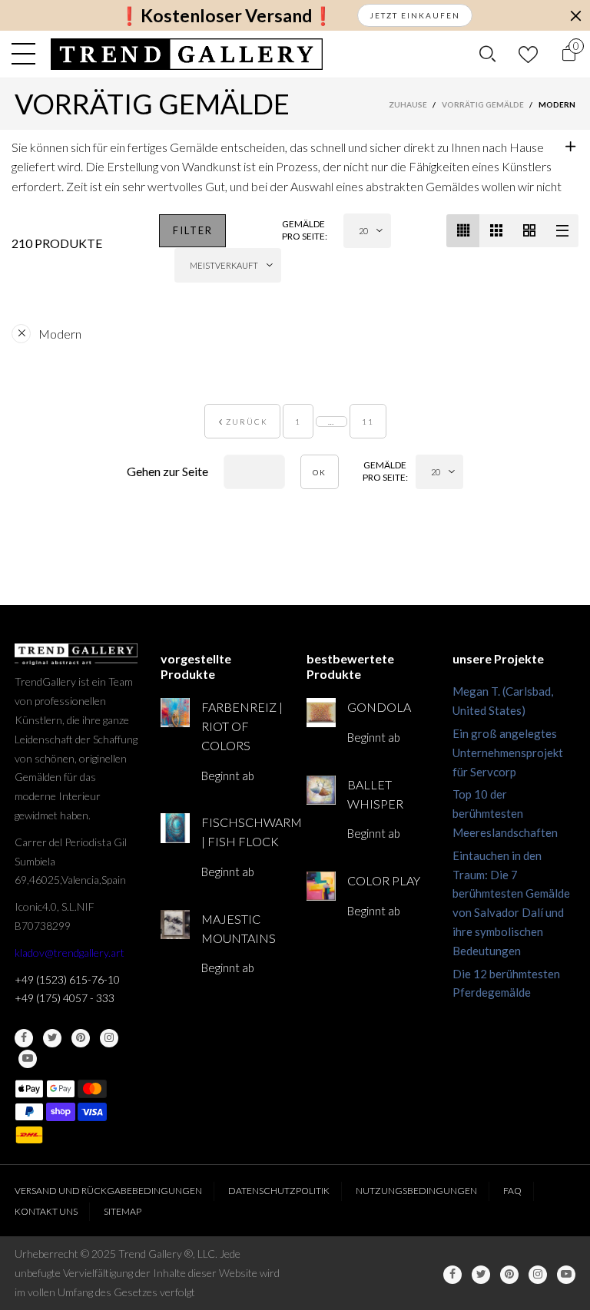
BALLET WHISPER (375, 794)
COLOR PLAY (383, 880)
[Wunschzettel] (528, 54)
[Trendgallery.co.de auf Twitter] (52, 1038)
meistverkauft (224, 265)
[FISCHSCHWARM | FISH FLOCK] (175, 827)
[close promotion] (575, 15)
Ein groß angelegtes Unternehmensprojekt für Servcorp (507, 752)
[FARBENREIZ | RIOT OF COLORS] (175, 712)
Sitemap (122, 1211)
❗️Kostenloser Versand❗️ (226, 15)
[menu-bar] (27, 54)
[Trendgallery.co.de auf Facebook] (24, 1038)
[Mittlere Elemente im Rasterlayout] (462, 230)
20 (363, 231)
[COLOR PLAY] (321, 886)
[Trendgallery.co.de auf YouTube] (27, 1059)
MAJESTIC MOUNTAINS (238, 928)
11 (368, 421)
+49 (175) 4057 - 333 (64, 997)
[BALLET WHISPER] (321, 790)
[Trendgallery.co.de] (187, 54)
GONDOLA (379, 707)
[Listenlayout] (561, 230)
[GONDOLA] (321, 712)
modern (59, 333)
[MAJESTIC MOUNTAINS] (175, 924)
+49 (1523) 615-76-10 (67, 979)
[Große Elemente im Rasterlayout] (495, 230)
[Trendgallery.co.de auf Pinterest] (80, 1038)
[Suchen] (487, 54)
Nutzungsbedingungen (416, 1190)
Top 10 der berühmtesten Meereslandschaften (505, 813)
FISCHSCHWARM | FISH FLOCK (242, 832)
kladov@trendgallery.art (69, 952)
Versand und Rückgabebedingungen (108, 1190)
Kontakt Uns (46, 1211)
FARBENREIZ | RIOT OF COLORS (242, 726)
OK (319, 472)
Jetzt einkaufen (415, 15)
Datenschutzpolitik (279, 1190)
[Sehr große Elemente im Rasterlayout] (528, 230)
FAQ (512, 1190)
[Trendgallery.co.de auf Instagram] (109, 1038)
